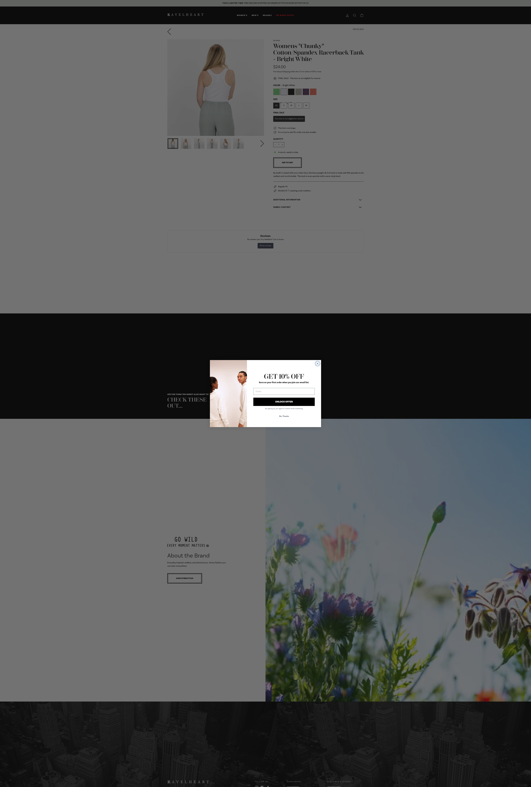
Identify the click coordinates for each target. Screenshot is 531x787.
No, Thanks (284, 416)
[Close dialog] (317, 363)
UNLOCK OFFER (284, 401)
